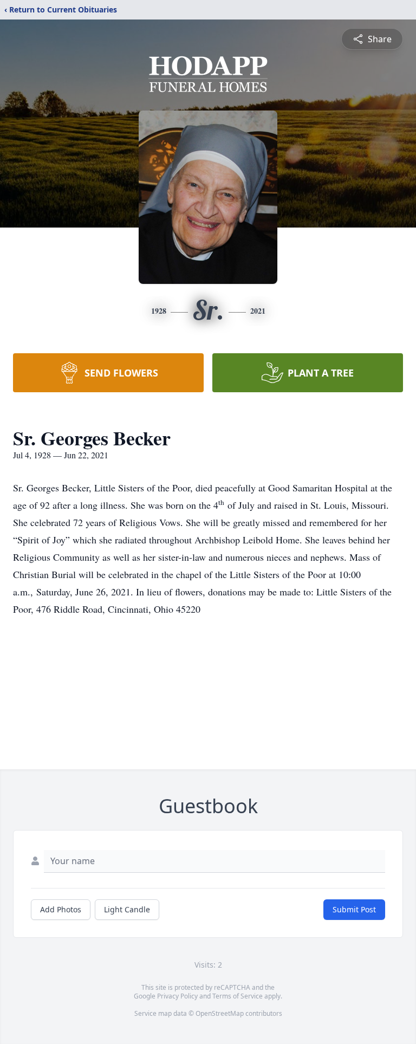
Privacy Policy (177, 996)
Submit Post (354, 909)
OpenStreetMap (220, 1013)
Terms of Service (237, 996)
